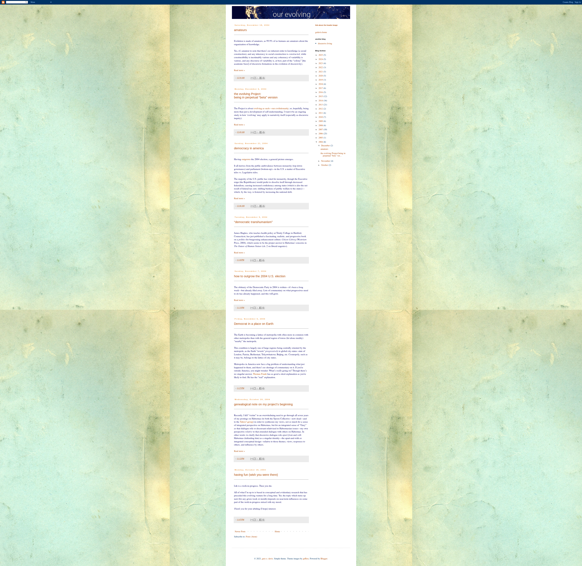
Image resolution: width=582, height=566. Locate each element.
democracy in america (249, 148)
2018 (321, 84)
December (325, 145)
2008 (321, 125)
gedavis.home (321, 32)
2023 (321, 63)
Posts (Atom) (251, 536)
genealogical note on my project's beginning (263, 404)
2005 (321, 137)
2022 (321, 67)
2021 (321, 71)
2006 (321, 133)
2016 (321, 92)
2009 (321, 121)
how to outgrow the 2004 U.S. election (259, 276)
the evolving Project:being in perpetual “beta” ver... (333, 154)
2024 (321, 59)
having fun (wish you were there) (256, 474)
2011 (321, 112)
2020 (321, 75)
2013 (321, 104)
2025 (321, 54)
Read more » (239, 70)
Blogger (324, 558)
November (326, 160)
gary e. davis (267, 558)
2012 (321, 108)
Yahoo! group (246, 421)
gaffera (306, 558)
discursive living (325, 43)
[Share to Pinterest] (263, 77)
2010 (321, 117)
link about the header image (326, 25)
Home (277, 531)
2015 (321, 96)
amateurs (240, 30)
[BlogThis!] (254, 77)
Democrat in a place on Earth (253, 323)
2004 (321, 141)
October (325, 165)
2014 (321, 100)
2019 (321, 79)
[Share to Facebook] (260, 77)
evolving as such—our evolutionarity (271, 108)
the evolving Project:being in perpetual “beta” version (256, 95)
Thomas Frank (260, 373)
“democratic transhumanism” (253, 222)
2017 (321, 88)
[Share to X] (257, 77)
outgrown (246, 159)
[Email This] (252, 77)
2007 (321, 129)
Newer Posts (240, 531)
